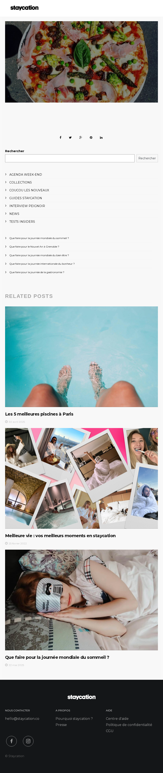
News (14, 214)
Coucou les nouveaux (29, 190)
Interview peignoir (27, 206)
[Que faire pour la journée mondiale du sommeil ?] (81, 600)
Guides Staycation (25, 198)
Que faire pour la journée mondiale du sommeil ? (39, 238)
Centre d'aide (117, 719)
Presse (61, 725)
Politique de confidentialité (129, 725)
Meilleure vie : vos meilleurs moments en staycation (60, 535)
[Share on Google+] (80, 137)
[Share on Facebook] (60, 137)
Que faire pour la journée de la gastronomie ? (36, 272)
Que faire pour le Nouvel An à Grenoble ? (34, 246)
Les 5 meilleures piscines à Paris (39, 414)
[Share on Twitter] (70, 137)
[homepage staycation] (81, 699)
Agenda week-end (25, 175)
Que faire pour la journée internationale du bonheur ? (42, 263)
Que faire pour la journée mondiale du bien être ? (39, 255)
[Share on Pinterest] (91, 137)
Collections (20, 182)
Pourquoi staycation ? (74, 719)
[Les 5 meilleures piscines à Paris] (81, 356)
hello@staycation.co (22, 719)
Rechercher (14, 151)
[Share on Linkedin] (101, 137)
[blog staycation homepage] (24, 9)
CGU (110, 731)
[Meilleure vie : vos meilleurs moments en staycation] (81, 478)
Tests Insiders (22, 222)
